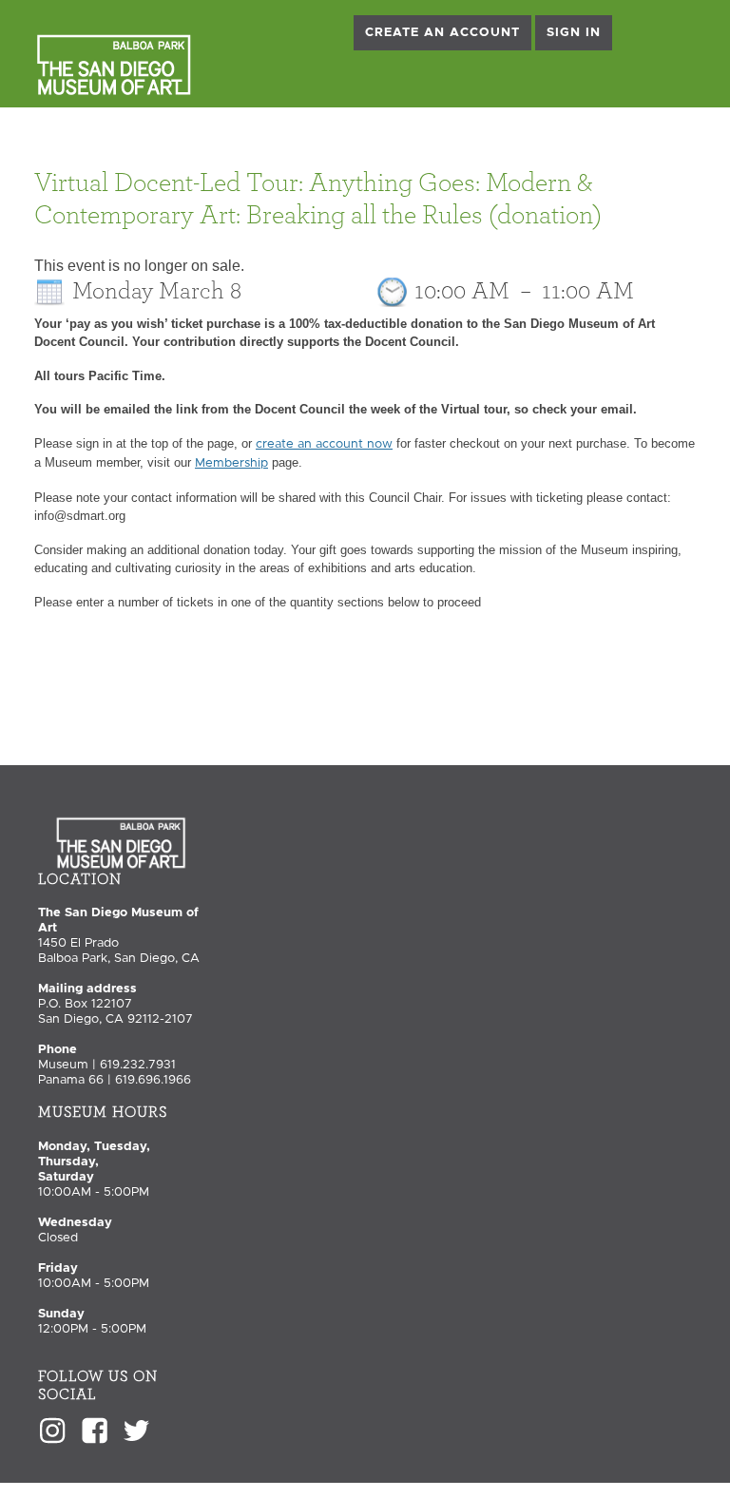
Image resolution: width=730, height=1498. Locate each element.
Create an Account (442, 33)
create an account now (324, 444)
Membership (231, 463)
